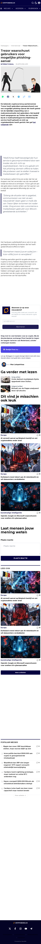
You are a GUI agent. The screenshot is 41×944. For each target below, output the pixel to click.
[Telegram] (19, 97)
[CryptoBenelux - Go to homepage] (20, 923)
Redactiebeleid (32, 934)
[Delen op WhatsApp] (3, 97)
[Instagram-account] (20, 929)
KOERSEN (19, 8)
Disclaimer (21, 938)
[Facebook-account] (15, 929)
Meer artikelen (20, 672)
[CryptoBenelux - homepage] (8, 3)
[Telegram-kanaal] (31, 929)
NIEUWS (7, 8)
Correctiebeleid (19, 934)
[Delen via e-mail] (29, 97)
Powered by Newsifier (20, 941)
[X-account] (10, 929)
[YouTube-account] (26, 929)
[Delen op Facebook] (8, 97)
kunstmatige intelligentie (11, 513)
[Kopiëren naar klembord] (24, 97)
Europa (3, 435)
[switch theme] (36, 3)
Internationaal (7, 64)
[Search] (32, 3)
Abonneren (20, 327)
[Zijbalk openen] (1, 8)
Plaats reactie (20, 558)
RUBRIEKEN (33, 8)
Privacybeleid (7, 934)
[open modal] (39, 3)
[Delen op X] (13, 97)
